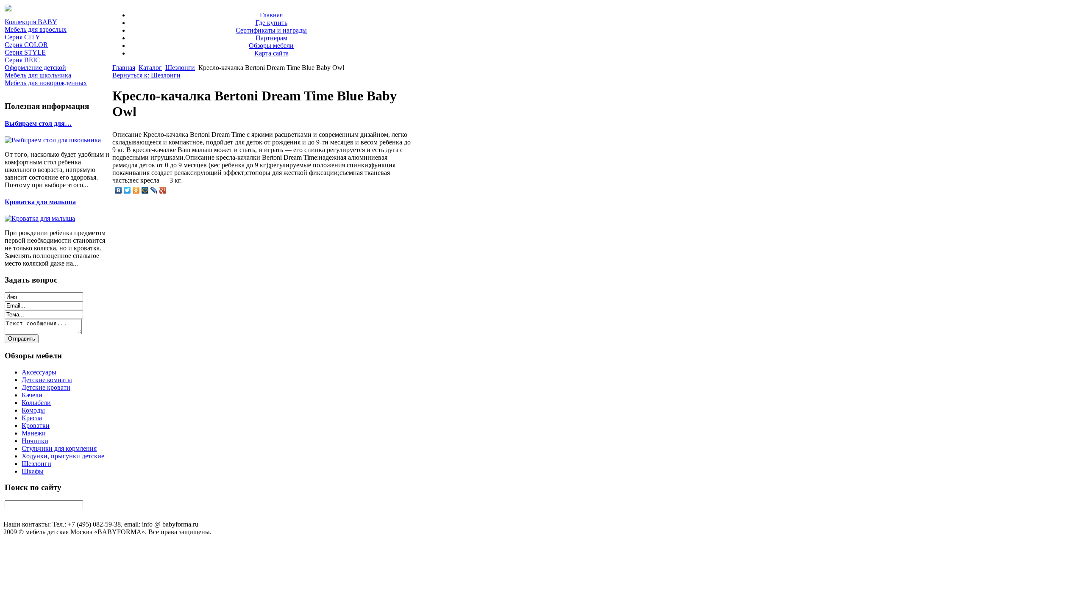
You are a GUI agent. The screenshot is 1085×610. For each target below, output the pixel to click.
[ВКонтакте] (118, 190)
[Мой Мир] (145, 190)
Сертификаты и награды (271, 30)
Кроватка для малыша (40, 201)
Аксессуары (39, 372)
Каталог (150, 67)
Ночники (35, 440)
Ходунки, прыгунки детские (63, 456)
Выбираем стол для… (38, 123)
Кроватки (36, 425)
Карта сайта (271, 53)
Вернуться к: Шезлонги (146, 75)
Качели (32, 395)
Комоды (33, 410)
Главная (271, 15)
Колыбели (36, 402)
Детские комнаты (47, 379)
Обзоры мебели (271, 45)
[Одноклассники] (136, 190)
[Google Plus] (163, 190)
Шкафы (33, 471)
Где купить (271, 22)
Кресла (32, 417)
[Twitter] (127, 190)
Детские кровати (46, 387)
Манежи (34, 433)
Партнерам (271, 38)
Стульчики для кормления (59, 448)
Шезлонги (36, 463)
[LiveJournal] (154, 190)
